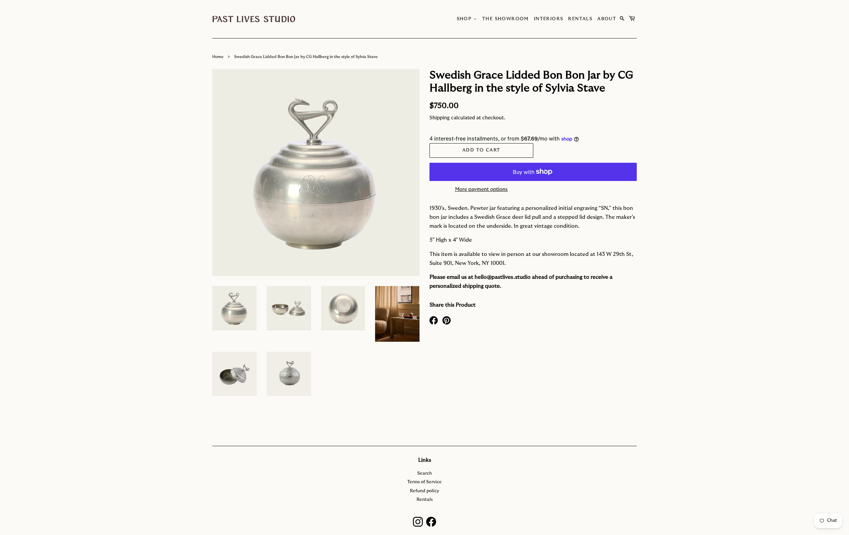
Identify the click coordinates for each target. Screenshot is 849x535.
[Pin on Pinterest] (446, 320)
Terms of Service (424, 482)
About (606, 19)
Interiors (548, 19)
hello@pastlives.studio (503, 277)
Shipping (439, 117)
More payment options (481, 189)
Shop (465, 19)
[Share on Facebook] (433, 320)
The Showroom (505, 19)
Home (218, 57)
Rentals (580, 19)
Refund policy (424, 491)
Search (424, 473)
